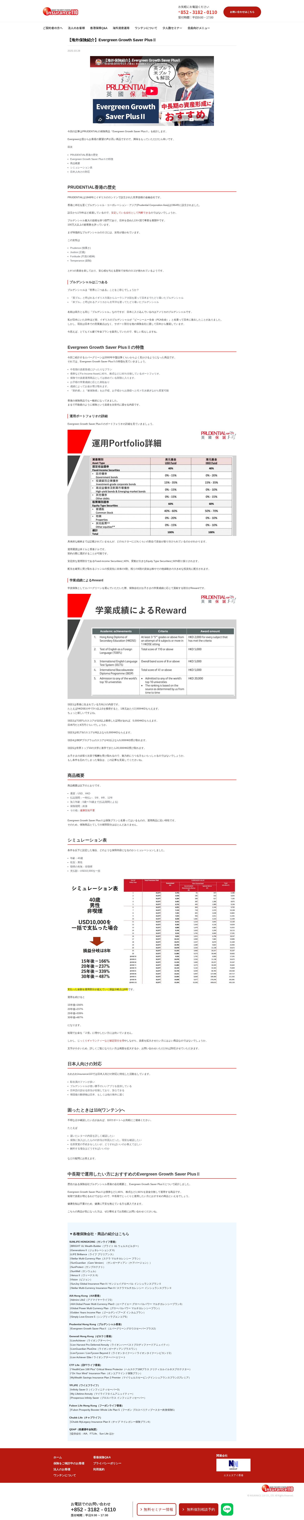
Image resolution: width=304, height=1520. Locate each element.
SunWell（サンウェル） (84, 1271)
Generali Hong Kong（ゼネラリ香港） (91, 1336)
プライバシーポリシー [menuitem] (107, 1463)
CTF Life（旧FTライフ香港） (85, 1365)
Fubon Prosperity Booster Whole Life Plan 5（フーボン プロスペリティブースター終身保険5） (123, 1409)
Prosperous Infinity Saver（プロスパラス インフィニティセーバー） (109, 1397)
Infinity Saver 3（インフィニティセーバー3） (96, 1389)
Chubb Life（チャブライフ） (85, 1417)
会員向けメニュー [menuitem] (199, 28)
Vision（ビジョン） (82, 1279)
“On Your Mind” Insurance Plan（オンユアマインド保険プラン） (106, 1373)
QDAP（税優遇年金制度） (84, 1429)
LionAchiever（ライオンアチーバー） (92, 1340)
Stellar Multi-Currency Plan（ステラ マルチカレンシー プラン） (106, 1258)
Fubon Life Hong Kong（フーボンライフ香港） (96, 1405)
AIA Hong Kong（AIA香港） (85, 1295)
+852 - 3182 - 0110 (93, 1509)
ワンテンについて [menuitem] (146, 28)
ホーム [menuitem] (57, 1457)
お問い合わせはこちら (242, 12)
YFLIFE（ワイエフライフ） (84, 1385)
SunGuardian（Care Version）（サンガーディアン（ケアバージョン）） (111, 1262)
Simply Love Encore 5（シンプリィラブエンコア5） (100, 1316)
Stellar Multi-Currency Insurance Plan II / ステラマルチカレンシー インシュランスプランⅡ (121, 1288)
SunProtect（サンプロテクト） (88, 1267)
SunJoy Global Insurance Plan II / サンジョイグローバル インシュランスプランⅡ (116, 1283)
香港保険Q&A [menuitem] (98, 28)
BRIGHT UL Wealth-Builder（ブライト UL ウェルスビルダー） (105, 1246)
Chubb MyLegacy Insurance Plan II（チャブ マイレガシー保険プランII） (111, 1421)
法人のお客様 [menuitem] (76, 28)
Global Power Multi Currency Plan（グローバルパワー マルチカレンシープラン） (116, 1308)
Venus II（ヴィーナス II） (85, 1275)
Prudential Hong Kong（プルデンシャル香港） (96, 1324)
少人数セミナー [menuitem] (172, 28)
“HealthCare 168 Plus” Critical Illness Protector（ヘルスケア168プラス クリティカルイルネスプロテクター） (131, 1369)
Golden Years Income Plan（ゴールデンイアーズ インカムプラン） (108, 1312)
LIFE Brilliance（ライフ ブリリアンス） (93, 1254)
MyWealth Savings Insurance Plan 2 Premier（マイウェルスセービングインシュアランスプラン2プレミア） (131, 1377)
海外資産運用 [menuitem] (121, 28)
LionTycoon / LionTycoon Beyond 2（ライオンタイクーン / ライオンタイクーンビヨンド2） (122, 1353)
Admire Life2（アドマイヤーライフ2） (92, 1299)
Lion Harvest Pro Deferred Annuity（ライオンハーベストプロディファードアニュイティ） (121, 1344)
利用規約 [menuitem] (98, 1469)
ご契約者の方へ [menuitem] (53, 28)
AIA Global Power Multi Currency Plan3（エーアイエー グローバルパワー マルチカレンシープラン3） (127, 1304)
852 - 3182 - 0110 (199, 12)
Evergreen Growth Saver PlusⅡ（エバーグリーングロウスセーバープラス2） (114, 1328)
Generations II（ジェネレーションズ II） (93, 1250)
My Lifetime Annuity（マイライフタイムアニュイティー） (103, 1393)
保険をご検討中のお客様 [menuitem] (68, 1463)
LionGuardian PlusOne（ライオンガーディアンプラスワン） (104, 1348)
